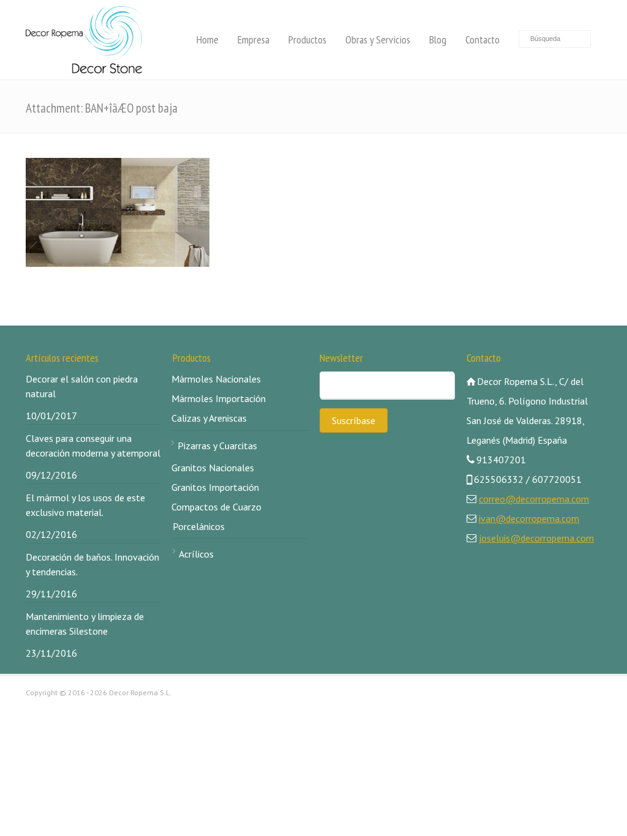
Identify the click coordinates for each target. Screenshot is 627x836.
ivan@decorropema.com (529, 518)
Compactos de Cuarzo (216, 507)
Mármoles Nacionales (216, 379)
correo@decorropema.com (534, 499)
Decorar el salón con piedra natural (82, 386)
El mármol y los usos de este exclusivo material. (85, 504)
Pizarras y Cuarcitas (217, 445)
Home (208, 39)
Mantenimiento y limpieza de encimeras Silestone (85, 623)
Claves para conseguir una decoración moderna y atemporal (93, 445)
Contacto (482, 39)
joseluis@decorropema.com (536, 538)
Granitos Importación (215, 487)
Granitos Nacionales (212, 467)
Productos (307, 39)
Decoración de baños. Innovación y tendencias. (92, 564)
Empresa (253, 39)
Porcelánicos (199, 526)
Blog (437, 39)
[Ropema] (84, 39)
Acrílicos (196, 554)
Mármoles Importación (218, 398)
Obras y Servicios (377, 39)
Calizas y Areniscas (209, 418)
